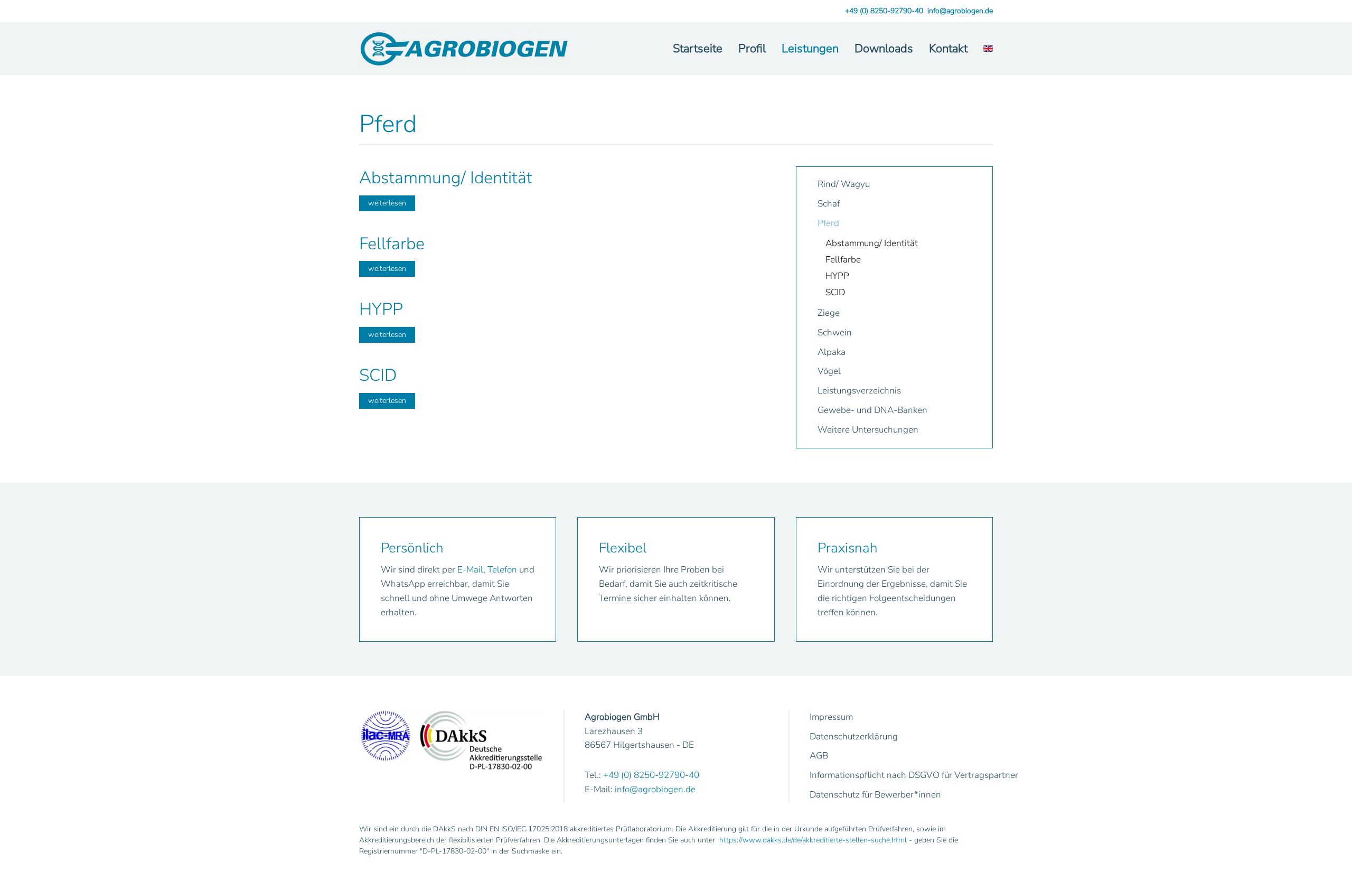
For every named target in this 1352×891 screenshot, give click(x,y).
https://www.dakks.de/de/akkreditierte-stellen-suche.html (813, 840)
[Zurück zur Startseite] (464, 48)
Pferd (828, 223)
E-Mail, (471, 570)
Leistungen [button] (810, 49)
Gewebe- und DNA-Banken (872, 410)
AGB (819, 755)
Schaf (829, 204)
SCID (835, 292)
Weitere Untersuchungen (868, 430)
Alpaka (832, 352)
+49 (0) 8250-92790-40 (884, 11)
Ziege (829, 313)
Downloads (884, 49)
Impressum (831, 717)
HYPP (837, 276)
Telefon (502, 570)
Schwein (835, 332)
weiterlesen (387, 203)
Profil (752, 49)
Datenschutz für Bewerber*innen (875, 795)
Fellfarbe (843, 260)
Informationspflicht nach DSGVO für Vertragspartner (914, 775)
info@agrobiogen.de (960, 11)
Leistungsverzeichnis (859, 390)
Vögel (829, 371)
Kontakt (948, 49)
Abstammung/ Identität (871, 243)
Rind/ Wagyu (844, 184)
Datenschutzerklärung (854, 736)
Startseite (697, 49)
